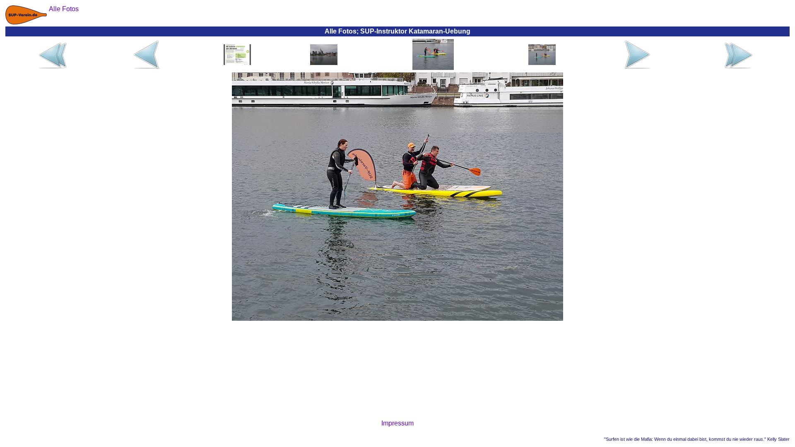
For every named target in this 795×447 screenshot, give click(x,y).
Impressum (397, 423)
